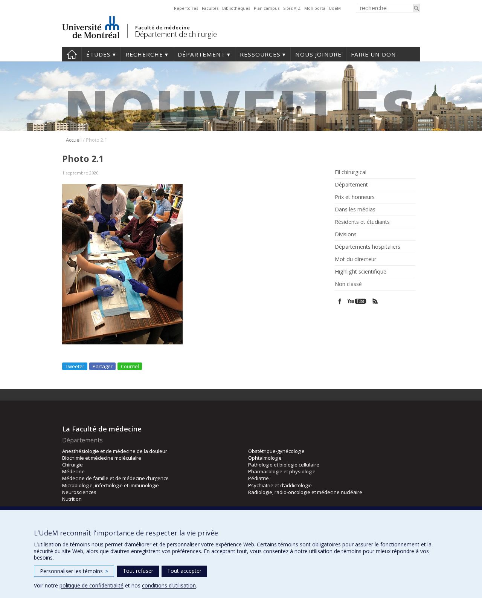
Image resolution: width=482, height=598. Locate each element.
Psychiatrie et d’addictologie (280, 485)
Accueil (74, 139)
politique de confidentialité (91, 585)
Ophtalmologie (265, 457)
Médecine (73, 471)
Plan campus (266, 8)
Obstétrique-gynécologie (276, 451)
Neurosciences (79, 492)
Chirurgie (72, 464)
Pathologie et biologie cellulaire (283, 464)
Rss (375, 301)
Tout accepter (184, 570)
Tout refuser (138, 570)
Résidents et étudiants (362, 222)
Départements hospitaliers (367, 247)
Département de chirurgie (176, 34)
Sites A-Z (291, 8)
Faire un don (373, 54)
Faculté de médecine (162, 27)
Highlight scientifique (360, 272)
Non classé (348, 284)
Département (201, 54)
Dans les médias (355, 209)
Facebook (340, 301)
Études (98, 54)
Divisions (346, 234)
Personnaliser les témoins (74, 571)
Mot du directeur (355, 259)
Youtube (357, 301)
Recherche (144, 54)
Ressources (260, 54)
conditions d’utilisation (169, 585)
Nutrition (72, 499)
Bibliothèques (236, 8)
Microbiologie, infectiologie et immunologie (110, 485)
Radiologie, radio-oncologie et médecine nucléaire (305, 492)
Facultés (210, 8)
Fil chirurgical (350, 172)
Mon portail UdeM (322, 8)
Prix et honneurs (355, 197)
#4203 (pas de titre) (72, 54)
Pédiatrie (258, 478)
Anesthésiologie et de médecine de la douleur (114, 451)
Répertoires (186, 8)
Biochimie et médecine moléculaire (101, 457)
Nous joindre (318, 54)
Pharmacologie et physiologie (282, 471)
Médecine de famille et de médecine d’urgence (115, 478)
